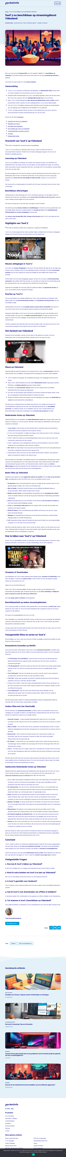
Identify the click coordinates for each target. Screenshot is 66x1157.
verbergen (20, 117)
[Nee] (64, 1153)
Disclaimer (8, 1123)
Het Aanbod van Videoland (15, 126)
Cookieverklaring (9, 1121)
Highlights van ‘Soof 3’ (14, 124)
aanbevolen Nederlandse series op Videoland (17, 775)
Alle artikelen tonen (12, 923)
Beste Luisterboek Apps (11, 1138)
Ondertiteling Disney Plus (40, 1140)
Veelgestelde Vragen (13, 136)
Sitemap (7, 1128)
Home (6, 12)
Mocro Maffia (11, 428)
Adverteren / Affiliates (11, 1118)
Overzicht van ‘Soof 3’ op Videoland (17, 121)
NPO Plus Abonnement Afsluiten (14, 1148)
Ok (33, 1154)
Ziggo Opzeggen (38, 1148)
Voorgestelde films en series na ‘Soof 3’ (18, 131)
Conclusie (10, 133)
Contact (7, 1131)
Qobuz (35, 1143)
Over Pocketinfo (9, 1116)
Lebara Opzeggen (10, 1143)
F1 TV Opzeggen (9, 1140)
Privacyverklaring (9, 1126)
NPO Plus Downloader (40, 1138)
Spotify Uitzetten (38, 1145)
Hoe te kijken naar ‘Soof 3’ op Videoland (18, 128)
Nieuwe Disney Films (10, 1145)
